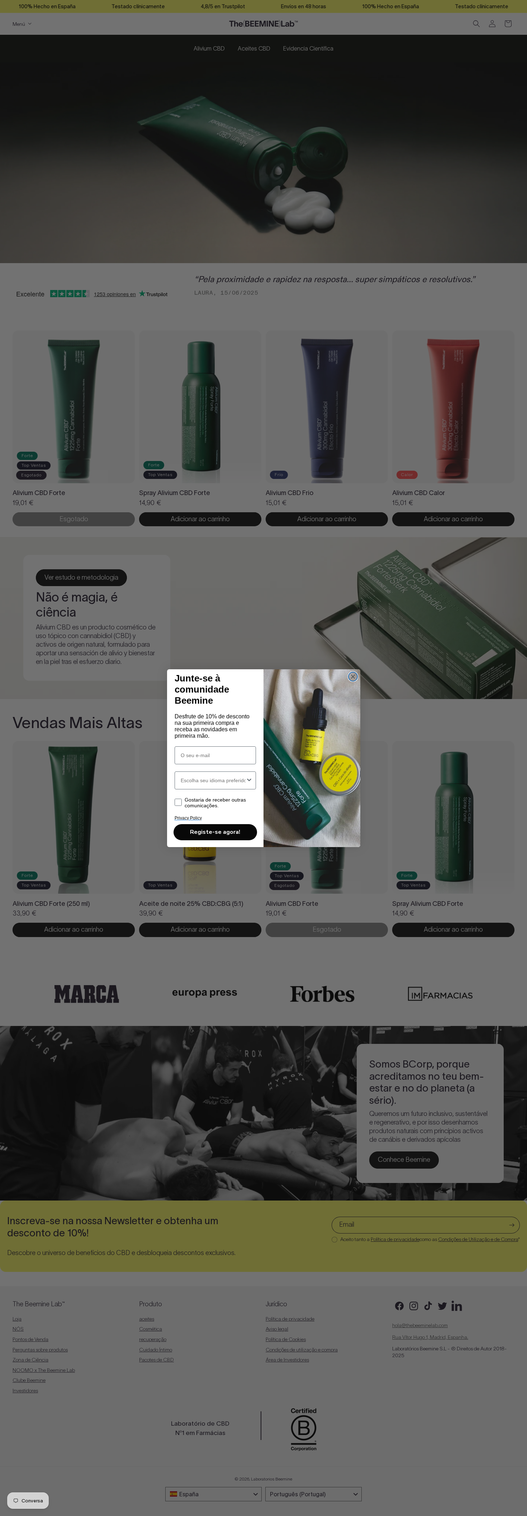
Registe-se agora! (215, 832)
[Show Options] (249, 780)
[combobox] (213, 780)
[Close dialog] (352, 676)
